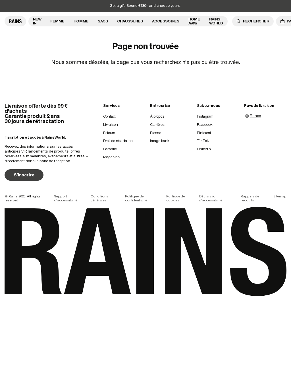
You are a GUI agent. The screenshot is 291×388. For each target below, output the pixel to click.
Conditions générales (99, 198)
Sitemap (280, 196)
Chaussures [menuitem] (130, 21)
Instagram (205, 116)
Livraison (110, 124)
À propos (157, 116)
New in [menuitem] (37, 21)
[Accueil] (15, 21)
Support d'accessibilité (65, 198)
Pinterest (204, 133)
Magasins (111, 157)
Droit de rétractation (118, 141)
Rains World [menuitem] (216, 21)
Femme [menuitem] (57, 21)
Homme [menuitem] (81, 21)
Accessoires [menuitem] (165, 21)
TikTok (203, 141)
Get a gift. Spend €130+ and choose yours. (145, 5)
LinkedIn (204, 149)
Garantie (110, 149)
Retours (109, 133)
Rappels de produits (250, 198)
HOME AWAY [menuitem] (194, 21)
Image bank (159, 141)
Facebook (205, 124)
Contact (109, 116)
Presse (155, 133)
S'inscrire (24, 174)
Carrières (157, 124)
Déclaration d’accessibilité (210, 198)
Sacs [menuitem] (103, 21)
